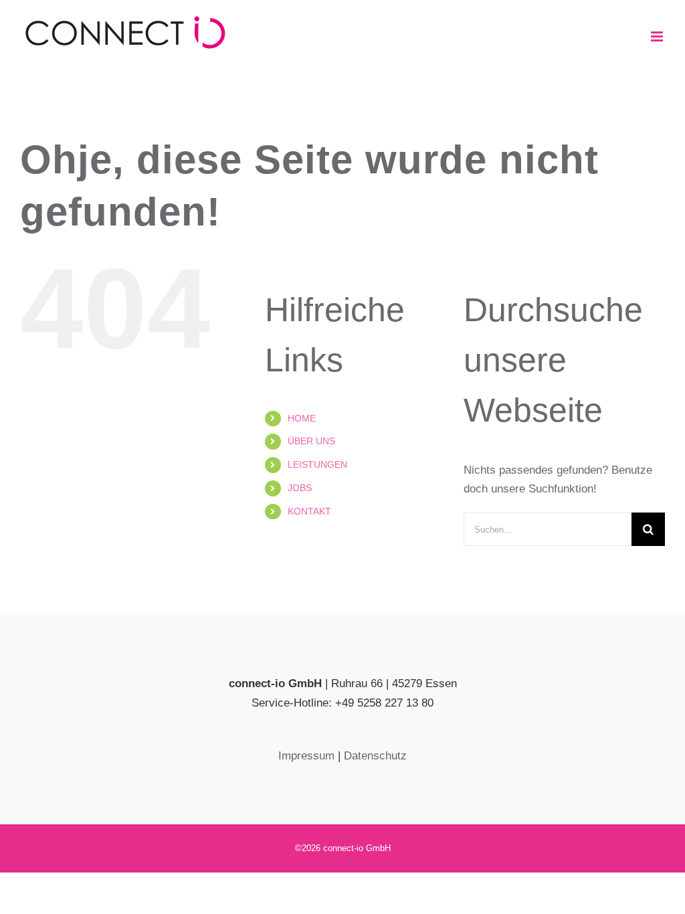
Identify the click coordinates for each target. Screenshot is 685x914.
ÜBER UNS (311, 441)
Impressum (306, 755)
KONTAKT (309, 511)
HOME (302, 418)
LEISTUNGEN (317, 464)
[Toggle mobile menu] (658, 36)
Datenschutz (375, 755)
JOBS (300, 487)
